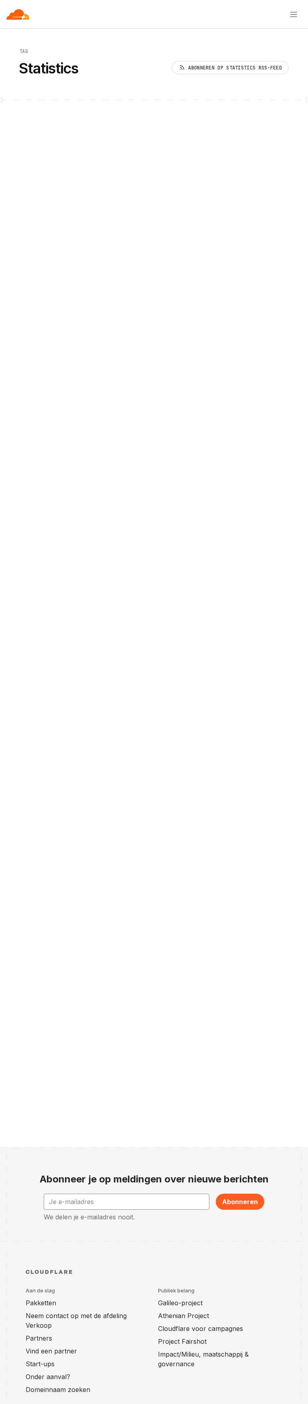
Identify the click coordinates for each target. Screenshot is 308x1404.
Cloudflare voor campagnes (200, 1329)
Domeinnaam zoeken (58, 1390)
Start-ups (40, 1364)
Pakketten (41, 1303)
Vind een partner (51, 1351)
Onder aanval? (48, 1377)
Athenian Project (183, 1316)
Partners (39, 1338)
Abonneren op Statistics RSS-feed (235, 68)
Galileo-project (180, 1303)
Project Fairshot (182, 1341)
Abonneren (240, 1202)
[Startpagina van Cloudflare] (17, 14)
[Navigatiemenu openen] (294, 14)
